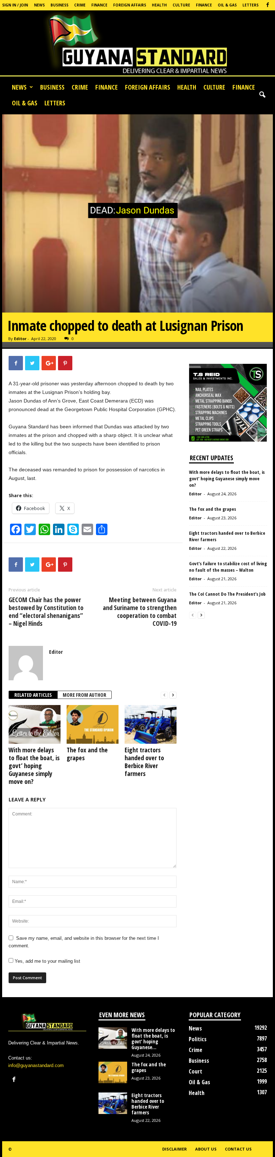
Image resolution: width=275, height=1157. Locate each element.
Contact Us (238, 1149)
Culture (181, 5)
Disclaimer (174, 1149)
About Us (206, 1149)
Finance (99, 5)
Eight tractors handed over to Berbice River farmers (144, 762)
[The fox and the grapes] (93, 724)
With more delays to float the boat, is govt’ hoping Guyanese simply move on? (34, 766)
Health (159, 5)
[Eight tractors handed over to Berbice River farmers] (151, 724)
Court (195, 1071)
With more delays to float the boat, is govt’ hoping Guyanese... (153, 1039)
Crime (80, 5)
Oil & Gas (227, 5)
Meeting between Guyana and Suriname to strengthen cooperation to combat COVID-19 (140, 611)
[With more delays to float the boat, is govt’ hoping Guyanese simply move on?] (35, 724)
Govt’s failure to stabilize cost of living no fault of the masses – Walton (228, 566)
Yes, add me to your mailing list (46, 961)
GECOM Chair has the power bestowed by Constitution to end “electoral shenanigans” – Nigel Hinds (46, 611)
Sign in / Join (15, 5)
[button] (262, 95)
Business (59, 5)
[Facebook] (267, 5)
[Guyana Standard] (137, 44)
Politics (198, 1039)
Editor (20, 338)
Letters (250, 5)
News (39, 5)
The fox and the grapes (87, 754)
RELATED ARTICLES (33, 694)
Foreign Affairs (129, 5)
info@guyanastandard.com (36, 1065)
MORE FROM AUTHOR (84, 694)
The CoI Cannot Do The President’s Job (227, 594)
